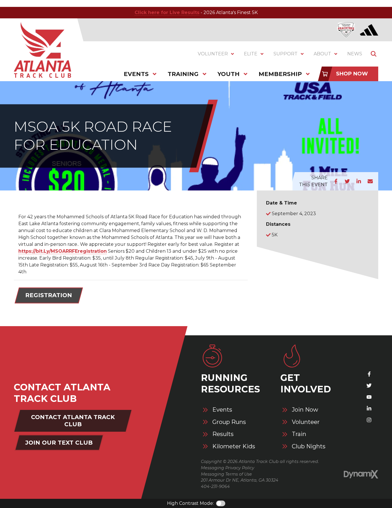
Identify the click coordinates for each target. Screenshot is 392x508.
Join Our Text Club (59, 442)
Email (370, 181)
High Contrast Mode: (190, 503)
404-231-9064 (215, 486)
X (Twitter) (369, 385)
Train (299, 434)
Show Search (373, 54)
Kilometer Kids (233, 446)
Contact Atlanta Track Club (73, 421)
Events (222, 409)
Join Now (305, 409)
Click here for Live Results (167, 12)
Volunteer (306, 422)
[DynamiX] (361, 474)
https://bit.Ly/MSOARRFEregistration (62, 251)
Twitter (347, 181)
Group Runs (229, 422)
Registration (48, 295)
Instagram (369, 420)
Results (223, 434)
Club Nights (308, 446)
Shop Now (352, 74)
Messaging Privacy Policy (227, 467)
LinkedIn (358, 181)
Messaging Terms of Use (226, 474)
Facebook (335, 181)
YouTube (369, 397)
